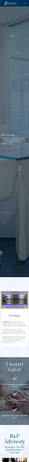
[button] (2, 140)
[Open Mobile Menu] (25, 3)
